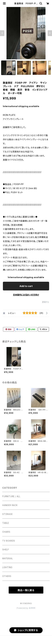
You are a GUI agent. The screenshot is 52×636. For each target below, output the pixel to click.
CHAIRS (6, 532)
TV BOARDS (8, 540)
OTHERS (6, 576)
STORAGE (7, 514)
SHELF (5, 549)
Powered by (23, 608)
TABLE (5, 523)
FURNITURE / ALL (11, 496)
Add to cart (26, 286)
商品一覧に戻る (26, 590)
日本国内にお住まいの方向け (26, 294)
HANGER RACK (10, 505)
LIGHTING (7, 567)
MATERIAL (7, 558)
